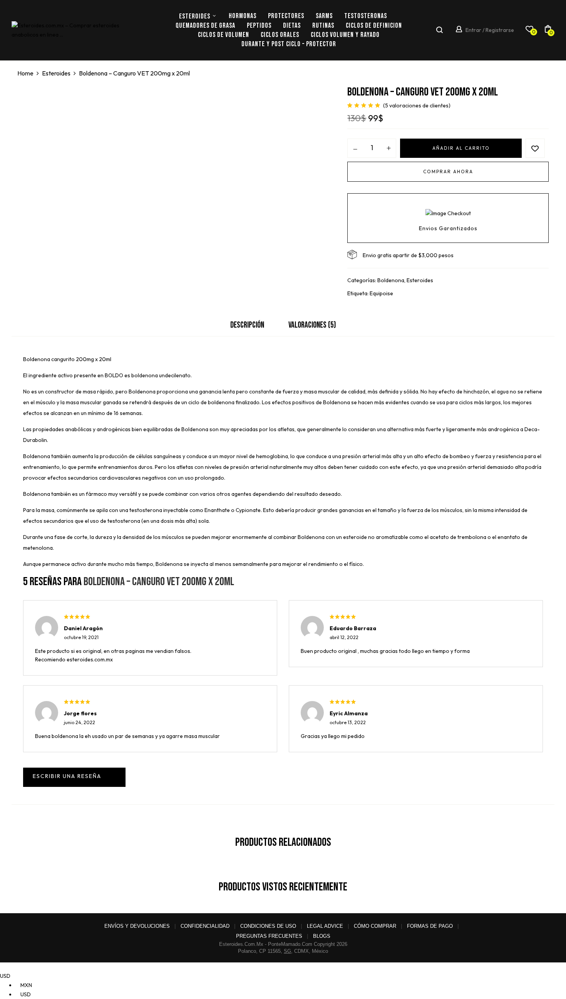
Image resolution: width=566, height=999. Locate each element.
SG (287, 951)
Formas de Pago (430, 926)
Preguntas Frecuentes (269, 936)
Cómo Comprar (375, 926)
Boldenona (390, 280)
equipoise (381, 293)
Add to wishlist (535, 148)
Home (25, 73)
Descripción (247, 325)
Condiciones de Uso (268, 926)
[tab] (247, 327)
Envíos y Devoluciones (137, 926)
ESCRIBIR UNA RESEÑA (74, 777)
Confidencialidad (205, 926)
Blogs (321, 936)
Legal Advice (325, 926)
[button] (548, 30)
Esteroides (56, 73)
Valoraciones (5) (312, 325)
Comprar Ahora (448, 171)
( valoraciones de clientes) (416, 105)
